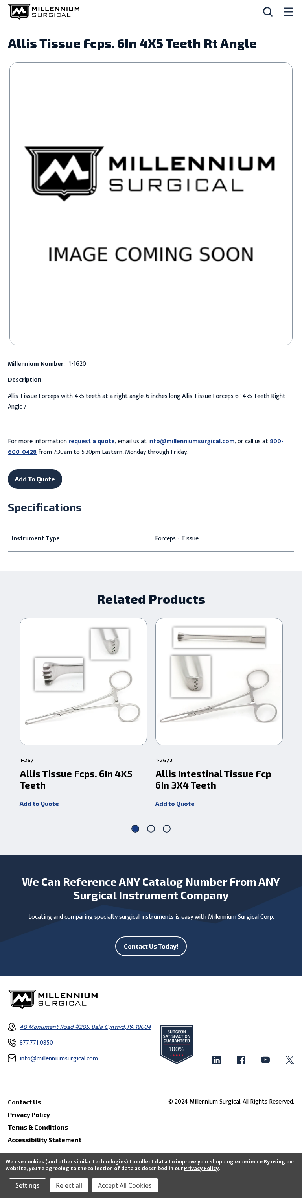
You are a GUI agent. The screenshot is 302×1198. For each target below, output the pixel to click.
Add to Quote (39, 803)
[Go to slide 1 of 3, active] (135, 829)
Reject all (69, 1185)
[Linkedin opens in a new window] (216, 1060)
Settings (27, 1185)
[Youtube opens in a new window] (265, 1060)
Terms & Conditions (38, 1127)
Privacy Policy (201, 1168)
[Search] (267, 11)
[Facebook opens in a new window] (241, 1060)
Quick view (84, 681)
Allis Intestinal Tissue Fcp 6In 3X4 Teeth (213, 779)
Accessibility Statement (44, 1139)
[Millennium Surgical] (43, 12)
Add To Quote (35, 479)
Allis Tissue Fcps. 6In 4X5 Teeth (76, 779)
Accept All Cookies (125, 1185)
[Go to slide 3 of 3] (167, 829)
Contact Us (24, 1102)
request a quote (91, 441)
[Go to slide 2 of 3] (151, 829)
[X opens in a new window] (289, 1060)
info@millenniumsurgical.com (191, 441)
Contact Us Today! (151, 946)
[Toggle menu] (288, 12)
